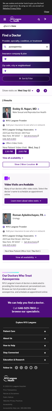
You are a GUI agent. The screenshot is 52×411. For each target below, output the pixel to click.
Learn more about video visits (25, 201)
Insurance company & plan (14, 54)
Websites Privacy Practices (12, 401)
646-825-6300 (9, 139)
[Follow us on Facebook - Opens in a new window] (16, 367)
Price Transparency (10, 390)
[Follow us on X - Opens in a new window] (21, 367)
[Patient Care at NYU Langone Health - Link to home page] (15, 19)
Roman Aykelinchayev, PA (28, 215)
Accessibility (7, 404)
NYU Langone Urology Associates (18, 130)
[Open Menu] (5, 19)
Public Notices (8, 397)
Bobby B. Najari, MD (25, 108)
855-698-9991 (26, 408)
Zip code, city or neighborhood (16, 65)
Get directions (30, 136)
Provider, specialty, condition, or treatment (22, 41)
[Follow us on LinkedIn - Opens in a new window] (35, 367)
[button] (46, 12)
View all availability (12, 158)
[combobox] (26, 47)
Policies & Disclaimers (11, 394)
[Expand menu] (45, 331)
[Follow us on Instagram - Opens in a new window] (26, 367)
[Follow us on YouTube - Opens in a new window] (31, 367)
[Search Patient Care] (38, 19)
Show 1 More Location (25, 164)
